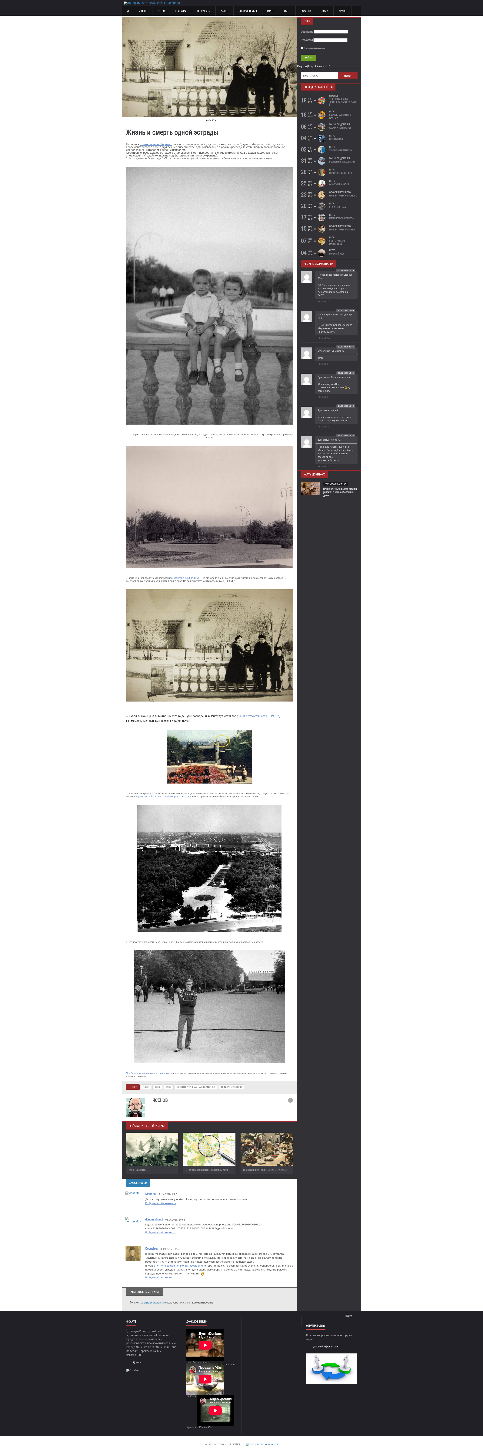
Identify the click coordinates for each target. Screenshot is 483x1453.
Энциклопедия (248, 10)
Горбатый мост (337, 253)
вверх (349, 1315)
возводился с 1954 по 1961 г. (185, 578)
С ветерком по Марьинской (337, 242)
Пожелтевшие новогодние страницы (265, 1170)
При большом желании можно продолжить (149, 1073)
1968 (168, 1087)
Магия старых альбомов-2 (343, 195)
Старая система (337, 207)
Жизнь (143, 10)
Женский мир (336, 139)
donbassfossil (154, 1219)
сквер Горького (231, 1087)
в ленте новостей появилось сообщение (179, 1265)
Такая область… (138, 1170)
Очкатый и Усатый (339, 184)
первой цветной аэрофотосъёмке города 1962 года (163, 796)
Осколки (306, 10)
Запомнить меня (314, 48)
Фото (287, 10)
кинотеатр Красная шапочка (196, 1087)
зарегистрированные (152, 1302)
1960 (157, 1087)
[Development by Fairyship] (262, 1444)
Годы (270, 10)
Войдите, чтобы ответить (160, 1203)
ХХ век (224, 10)
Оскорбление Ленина (340, 173)
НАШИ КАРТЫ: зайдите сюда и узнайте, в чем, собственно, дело (340, 492)
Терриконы (203, 10)
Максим (150, 1194)
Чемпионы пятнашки (340, 150)
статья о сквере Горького (156, 144)
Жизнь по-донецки (339, 124)
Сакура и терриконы (340, 128)
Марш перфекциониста (341, 218)
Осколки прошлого (340, 192)
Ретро (161, 10)
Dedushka (151, 1248)
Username (307, 31)
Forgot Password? (319, 66)
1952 (146, 1087)
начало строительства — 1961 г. (258, 716)
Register (302, 66)
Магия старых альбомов (342, 229)
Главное (333, 95)
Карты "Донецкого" (335, 484)
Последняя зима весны (342, 161)
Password (307, 39)
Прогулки (181, 10)
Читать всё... (324, 301)
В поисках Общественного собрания (207, 1170)
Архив (342, 10)
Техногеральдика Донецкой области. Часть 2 (343, 102)
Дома (324, 10)
